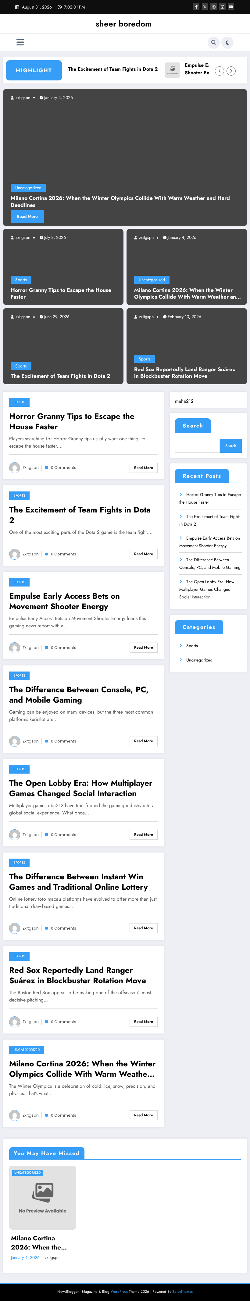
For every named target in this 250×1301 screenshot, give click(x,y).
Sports (21, 280)
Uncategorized (152, 280)
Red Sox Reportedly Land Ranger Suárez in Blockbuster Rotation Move (184, 373)
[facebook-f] (196, 6)
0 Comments (63, 467)
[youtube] (231, 6)
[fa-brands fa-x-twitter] (205, 6)
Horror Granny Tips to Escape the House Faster (61, 294)
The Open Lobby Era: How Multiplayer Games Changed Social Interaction (80, 788)
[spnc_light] (227, 43)
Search (193, 426)
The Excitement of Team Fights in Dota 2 (103, 69)
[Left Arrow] (219, 71)
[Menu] (20, 42)
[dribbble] (213, 6)
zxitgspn (22, 237)
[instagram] (222, 6)
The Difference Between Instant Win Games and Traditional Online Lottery (78, 881)
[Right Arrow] (231, 71)
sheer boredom (124, 24)
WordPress (119, 1291)
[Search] (214, 42)
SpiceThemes (182, 1291)
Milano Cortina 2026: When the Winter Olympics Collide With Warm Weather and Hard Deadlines (186, 294)
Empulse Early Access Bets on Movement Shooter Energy (64, 601)
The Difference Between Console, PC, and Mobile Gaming (79, 694)
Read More (27, 216)
